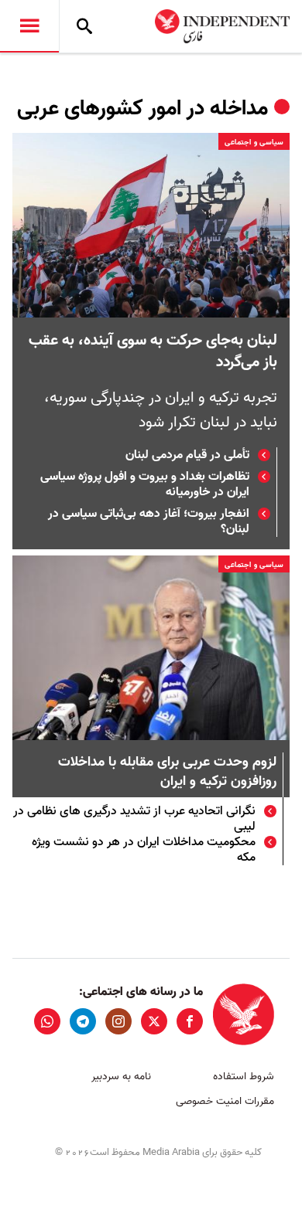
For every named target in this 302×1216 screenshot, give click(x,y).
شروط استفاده (243, 1076)
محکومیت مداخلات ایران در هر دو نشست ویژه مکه (144, 849)
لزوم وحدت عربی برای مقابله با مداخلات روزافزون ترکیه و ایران (167, 772)
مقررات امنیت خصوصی (225, 1101)
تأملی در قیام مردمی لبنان (187, 455)
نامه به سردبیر (121, 1076)
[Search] (84, 26)
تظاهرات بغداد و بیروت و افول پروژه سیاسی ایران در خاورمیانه (144, 484)
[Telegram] (83, 1021)
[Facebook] (190, 1021)
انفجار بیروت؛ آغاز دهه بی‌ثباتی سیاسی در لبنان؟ (148, 521)
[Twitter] (154, 1021)
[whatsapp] (47, 1021)
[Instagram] (118, 1021)
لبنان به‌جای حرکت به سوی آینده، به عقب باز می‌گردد (153, 351)
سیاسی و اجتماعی (254, 142)
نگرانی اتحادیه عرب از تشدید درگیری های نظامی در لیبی (134, 818)
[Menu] (29, 26)
